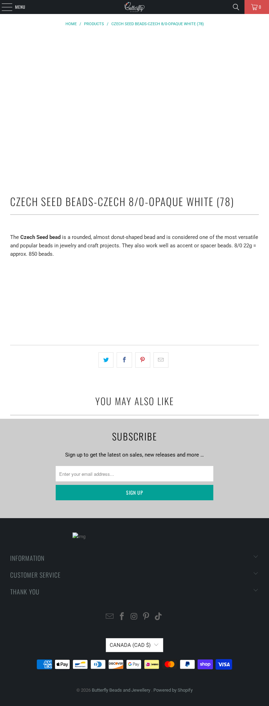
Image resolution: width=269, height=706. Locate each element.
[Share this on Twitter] (105, 360)
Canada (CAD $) (130, 645)
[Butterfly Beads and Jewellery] (134, 7)
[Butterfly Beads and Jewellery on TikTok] (158, 616)
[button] (134, 319)
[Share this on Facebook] (124, 360)
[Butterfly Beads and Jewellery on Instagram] (134, 616)
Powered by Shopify (173, 690)
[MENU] (3, 7)
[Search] (236, 7)
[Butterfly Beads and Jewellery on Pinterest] (146, 616)
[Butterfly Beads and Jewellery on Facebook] (122, 616)
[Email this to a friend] (160, 360)
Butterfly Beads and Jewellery (121, 690)
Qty (13, 267)
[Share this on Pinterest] (142, 360)
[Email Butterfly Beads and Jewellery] (110, 616)
